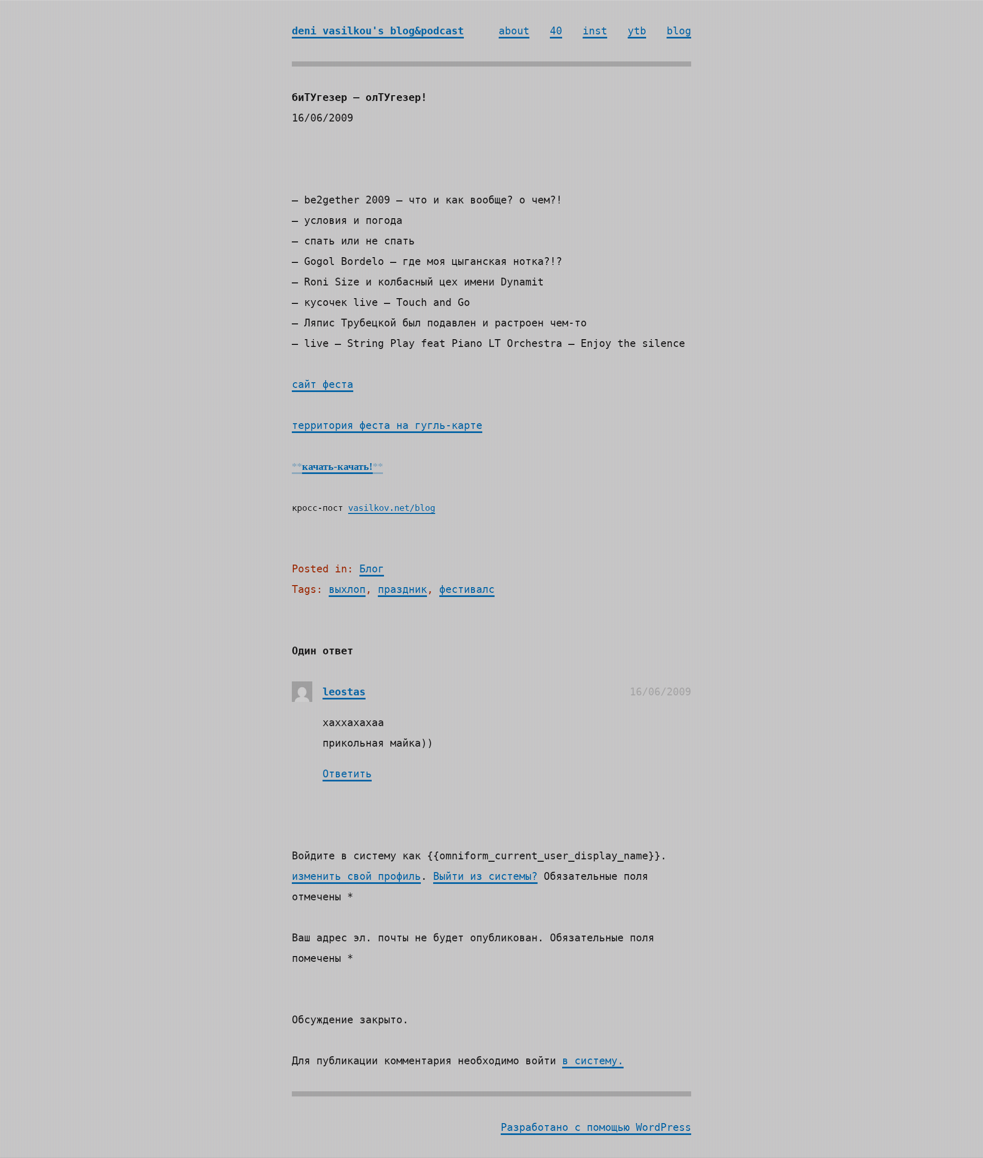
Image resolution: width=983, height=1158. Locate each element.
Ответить (347, 774)
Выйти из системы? (485, 876)
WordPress (663, 1127)
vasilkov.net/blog (391, 508)
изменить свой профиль (356, 876)
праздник (402, 589)
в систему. (593, 1060)
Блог (371, 569)
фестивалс (467, 589)
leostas (344, 692)
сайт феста (322, 384)
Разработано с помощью (568, 1127)
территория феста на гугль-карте (387, 425)
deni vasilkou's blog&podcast (378, 31)
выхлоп (347, 589)
